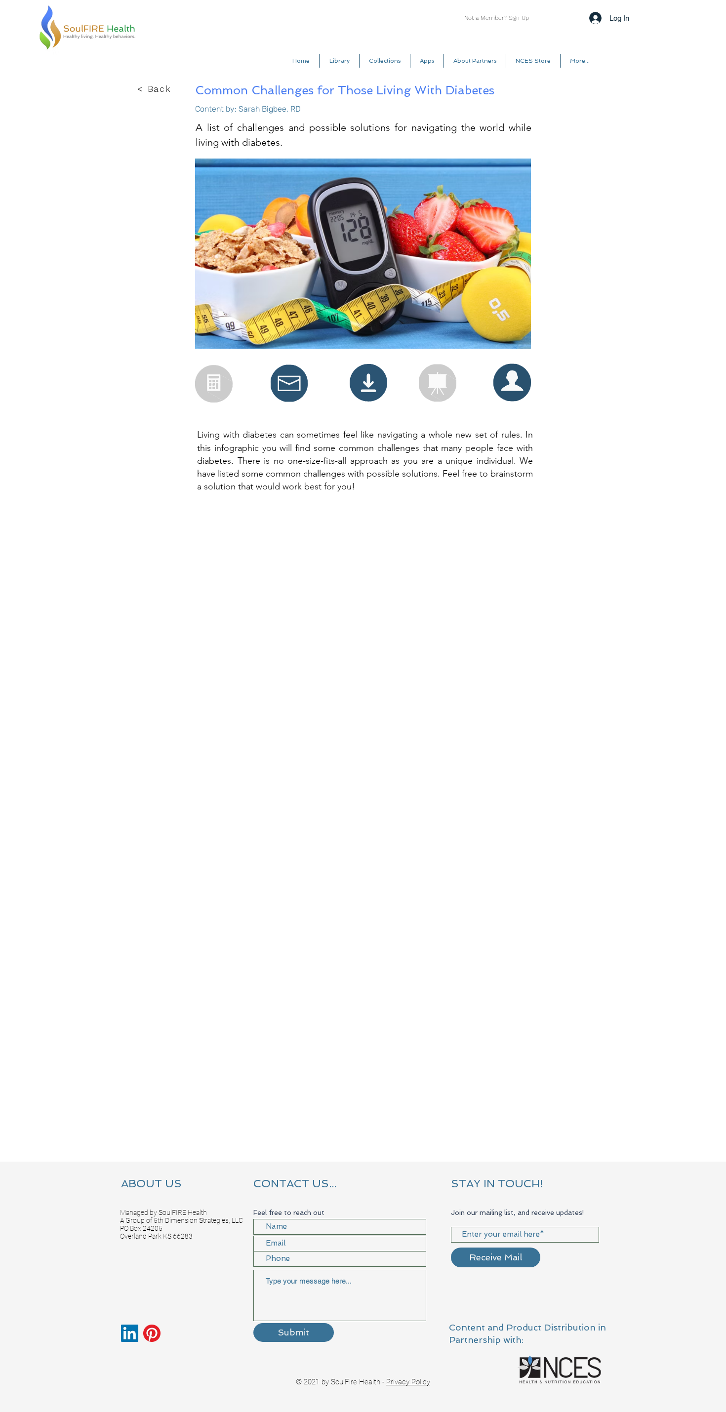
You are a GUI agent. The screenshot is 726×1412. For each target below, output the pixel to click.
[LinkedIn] (129, 1333)
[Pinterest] (152, 1333)
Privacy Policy (408, 1381)
